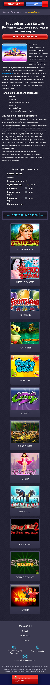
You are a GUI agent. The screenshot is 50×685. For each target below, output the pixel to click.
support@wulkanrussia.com (25, 660)
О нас (25, 631)
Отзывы (25, 640)
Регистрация (14, 4)
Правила (25, 636)
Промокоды (25, 626)
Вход (36, 4)
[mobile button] (45, 4)
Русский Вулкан (7, 73)
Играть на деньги (25, 36)
